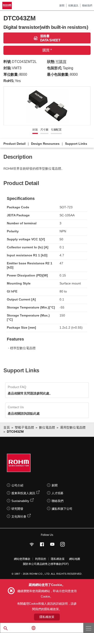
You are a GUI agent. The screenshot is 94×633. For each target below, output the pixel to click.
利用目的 (40, 559)
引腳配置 (56, 129)
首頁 (6, 427)
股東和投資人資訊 (23, 493)
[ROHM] (7, 5)
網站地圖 (74, 559)
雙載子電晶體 (24, 427)
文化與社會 (18, 516)
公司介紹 (17, 485)
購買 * (47, 50)
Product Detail (14, 143)
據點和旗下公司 (62, 508)
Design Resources (45, 143)
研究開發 (17, 508)
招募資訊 (73, 5)
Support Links (76, 143)
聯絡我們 (87, 5)
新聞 (61, 5)
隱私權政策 (58, 559)
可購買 (60, 62)
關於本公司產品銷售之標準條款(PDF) (46, 564)
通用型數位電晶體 (73, 427)
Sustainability (20, 501)
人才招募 (57, 493)
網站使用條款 (22, 559)
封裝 (35, 129)
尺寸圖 (44, 129)
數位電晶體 (47, 427)
